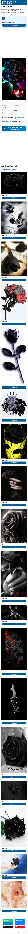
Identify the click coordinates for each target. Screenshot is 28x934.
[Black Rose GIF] (14, 183)
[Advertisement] (14, 43)
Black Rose (4, 195)
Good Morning (5, 909)
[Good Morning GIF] (14, 894)
